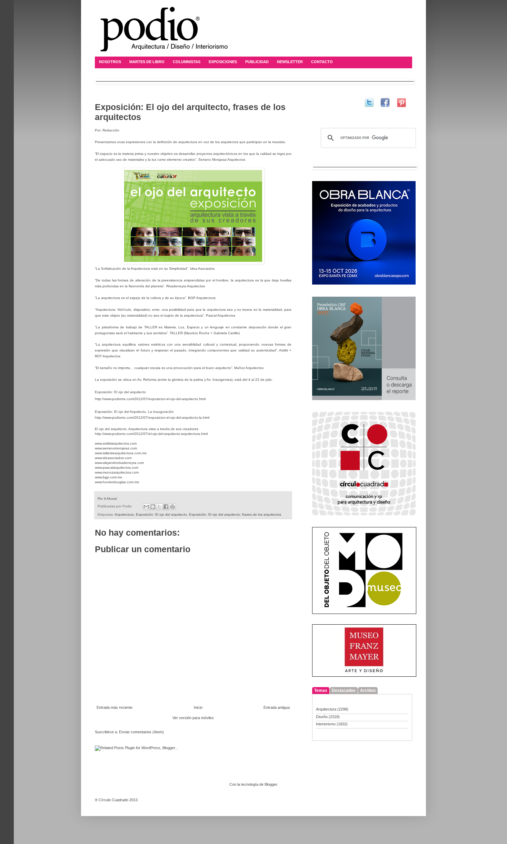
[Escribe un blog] (152, 506)
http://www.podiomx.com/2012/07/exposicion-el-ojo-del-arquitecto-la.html (152, 417)
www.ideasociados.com (113, 458)
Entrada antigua (277, 707)
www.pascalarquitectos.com (116, 467)
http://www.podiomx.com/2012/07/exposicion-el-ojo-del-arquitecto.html (150, 399)
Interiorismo (326, 724)
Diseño (322, 717)
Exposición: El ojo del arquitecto (161, 514)
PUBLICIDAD (257, 62)
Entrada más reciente (114, 707)
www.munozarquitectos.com (117, 472)
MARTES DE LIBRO (147, 62)
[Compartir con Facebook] (165, 506)
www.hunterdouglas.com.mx (117, 482)
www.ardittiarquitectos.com (116, 443)
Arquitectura (124, 514)
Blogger (271, 784)
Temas (320, 690)
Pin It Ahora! (107, 498)
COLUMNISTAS (186, 62)
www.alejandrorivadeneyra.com (119, 463)
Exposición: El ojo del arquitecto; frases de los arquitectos (235, 514)
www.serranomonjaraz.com (116, 448)
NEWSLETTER (290, 62)
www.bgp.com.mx (108, 477)
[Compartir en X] (159, 506)
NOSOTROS (110, 62)
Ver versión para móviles (193, 718)
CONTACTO (322, 62)
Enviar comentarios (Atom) (141, 732)
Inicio (198, 707)
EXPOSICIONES (223, 62)
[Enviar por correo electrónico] (146, 506)
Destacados (344, 690)
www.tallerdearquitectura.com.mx (121, 453)
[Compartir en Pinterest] (172, 506)
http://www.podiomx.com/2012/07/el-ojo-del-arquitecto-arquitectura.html (151, 434)
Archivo (368, 690)
